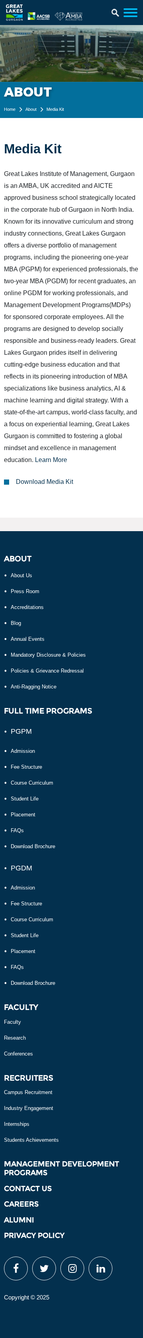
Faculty (12, 1022)
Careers (21, 1204)
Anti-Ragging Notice (33, 687)
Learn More (51, 459)
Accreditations (27, 607)
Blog (16, 623)
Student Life (25, 799)
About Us (21, 575)
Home (9, 109)
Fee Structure (26, 767)
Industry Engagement (28, 1108)
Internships (16, 1124)
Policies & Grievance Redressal (47, 671)
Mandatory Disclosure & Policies (48, 655)
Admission (23, 751)
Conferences (18, 1054)
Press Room (25, 591)
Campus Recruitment (28, 1092)
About (31, 109)
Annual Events (27, 639)
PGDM (21, 868)
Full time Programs (48, 710)
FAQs (17, 830)
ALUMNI (19, 1220)
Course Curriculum (32, 783)
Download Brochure (33, 846)
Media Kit (55, 109)
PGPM (21, 731)
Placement (23, 815)
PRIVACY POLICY (34, 1235)
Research (15, 1038)
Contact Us (28, 1188)
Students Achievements (31, 1140)
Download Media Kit (44, 481)
